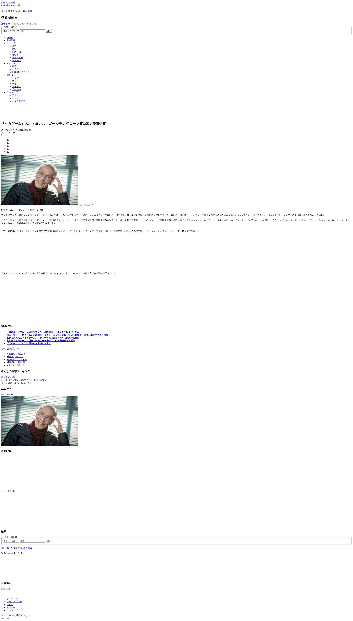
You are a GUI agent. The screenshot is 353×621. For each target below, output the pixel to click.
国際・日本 (17, 52)
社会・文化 (17, 57)
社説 (14, 66)
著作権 (13, 548)
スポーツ (16, 60)
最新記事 (11, 40)
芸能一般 (16, 89)
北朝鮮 (15, 55)
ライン (10, 604)
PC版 (20, 548)
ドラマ (15, 78)
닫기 (33, 24)
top (2, 618)
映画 (14, 84)
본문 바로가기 (8, 2)
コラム (15, 69)
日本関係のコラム (21, 72)
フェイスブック (14, 601)
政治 (14, 46)
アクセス (16, 95)
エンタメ (11, 75)
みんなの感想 (18, 101)
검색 (49, 31)
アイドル (16, 86)
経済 (14, 49)
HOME (10, 37)
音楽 (14, 81)
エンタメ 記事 (8, 377)
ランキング (12, 92)
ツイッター (12, 599)
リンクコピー (13, 610)
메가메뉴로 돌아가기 (20, 24)
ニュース (11, 43)
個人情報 (27, 548)
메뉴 (6, 618)
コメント (16, 98)
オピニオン (12, 63)
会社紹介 (5, 548)
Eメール (11, 607)
